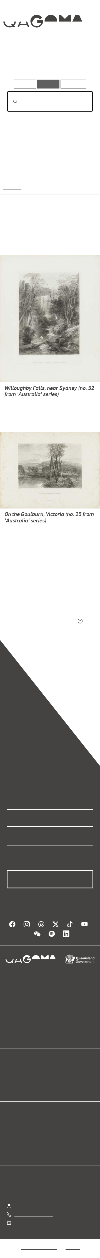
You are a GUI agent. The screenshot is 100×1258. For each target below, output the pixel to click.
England (11, 187)
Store (12, 1080)
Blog (56, 1067)
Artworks (19, 63)
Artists (47, 63)
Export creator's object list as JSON (41, 621)
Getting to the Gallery (35, 1199)
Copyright (28, 1247)
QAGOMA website (24, 1073)
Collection (43, 41)
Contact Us (25, 1216)
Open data (16, 1067)
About (58, 1073)
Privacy (73, 1241)
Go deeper (78, 63)
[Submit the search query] (11, 101)
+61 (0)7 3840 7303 (33, 1208)
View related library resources (36, 590)
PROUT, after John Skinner (30, 403)
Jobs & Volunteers (38, 1241)
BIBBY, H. (13, 409)
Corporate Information (69, 1247)
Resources (73, 84)
